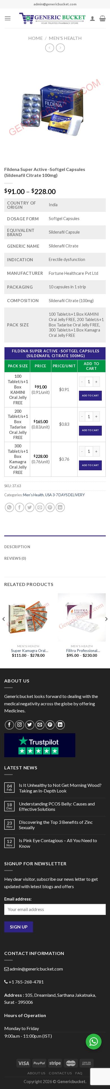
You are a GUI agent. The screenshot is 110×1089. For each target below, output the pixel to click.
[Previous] (4, 630)
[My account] (92, 18)
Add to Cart (90, 395)
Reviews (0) (15, 558)
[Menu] (7, 18)
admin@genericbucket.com (36, 968)
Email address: (18, 899)
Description (17, 546)
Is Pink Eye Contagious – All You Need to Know (58, 843)
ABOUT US (36, 1073)
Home (35, 38)
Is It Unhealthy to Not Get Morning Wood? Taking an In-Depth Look (60, 787)
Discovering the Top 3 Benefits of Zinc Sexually (56, 824)
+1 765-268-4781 (26, 981)
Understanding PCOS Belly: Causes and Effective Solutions (57, 806)
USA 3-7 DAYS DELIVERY (65, 495)
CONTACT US (60, 1073)
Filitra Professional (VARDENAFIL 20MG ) (81, 650)
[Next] (106, 630)
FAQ (79, 1073)
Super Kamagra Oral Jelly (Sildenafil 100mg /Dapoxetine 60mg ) (28, 650)
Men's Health (65, 38)
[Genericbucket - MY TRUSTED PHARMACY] (52, 18)
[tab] (55, 538)
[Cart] (102, 18)
